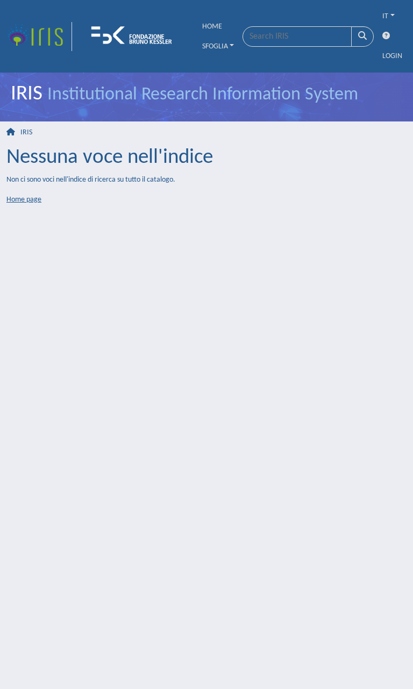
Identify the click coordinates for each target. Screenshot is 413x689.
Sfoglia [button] (215, 46)
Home (212, 27)
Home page (23, 200)
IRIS (26, 132)
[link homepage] (39, 36)
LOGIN (392, 56)
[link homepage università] (135, 36)
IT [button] (385, 16)
